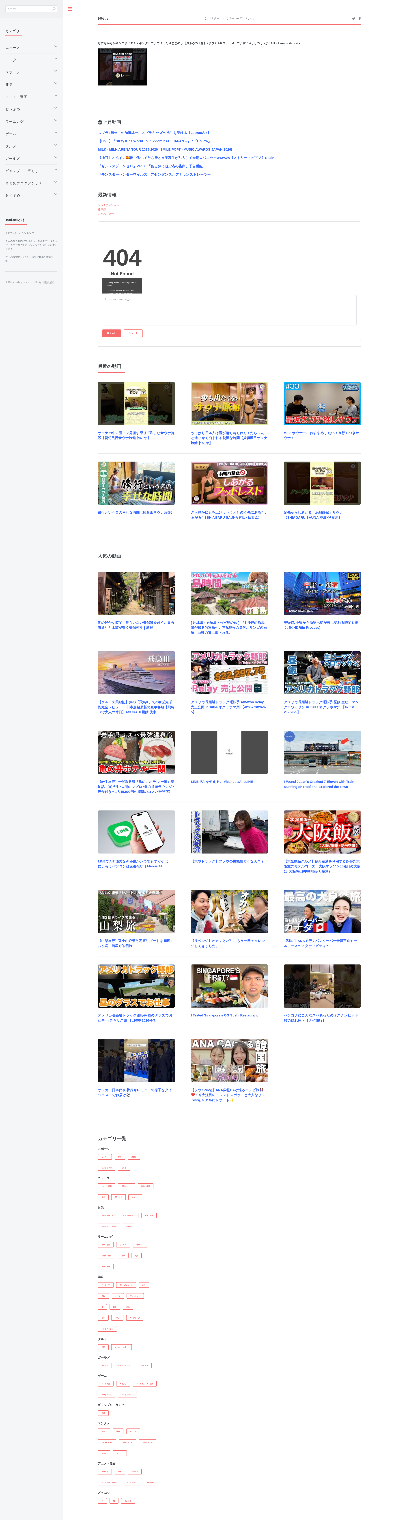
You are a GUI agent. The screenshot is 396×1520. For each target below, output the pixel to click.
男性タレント (128, 1442)
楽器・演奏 (149, 1215)
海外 (103, 1197)
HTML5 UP (48, 282)
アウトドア (106, 1285)
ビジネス (123, 1245)
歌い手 (129, 1226)
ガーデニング (135, 1318)
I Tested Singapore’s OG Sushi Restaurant (224, 1015)
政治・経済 (145, 1186)
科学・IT (140, 1245)
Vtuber (150, 1482)
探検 (128, 1307)
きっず (104, 1453)
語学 (123, 1256)
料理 (103, 1347)
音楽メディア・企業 (109, 1226)
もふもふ (128, 1501)
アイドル (133, 1431)
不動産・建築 (107, 1256)
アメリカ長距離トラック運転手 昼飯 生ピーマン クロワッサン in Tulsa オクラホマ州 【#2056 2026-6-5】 (321, 707)
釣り (144, 1285)
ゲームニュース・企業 (144, 1384)
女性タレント (147, 1442)
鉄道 (115, 1307)
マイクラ (123, 1384)
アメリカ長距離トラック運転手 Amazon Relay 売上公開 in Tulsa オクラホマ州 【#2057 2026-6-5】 (228, 707)
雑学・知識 (106, 1245)
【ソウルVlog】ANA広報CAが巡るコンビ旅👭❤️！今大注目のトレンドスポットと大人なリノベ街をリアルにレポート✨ (228, 1095)
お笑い (104, 1431)
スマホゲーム (107, 1395)
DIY (103, 1296)
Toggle (70, 9)
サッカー (105, 1157)
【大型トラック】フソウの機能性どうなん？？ (227, 861)
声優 (120, 1471)
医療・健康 (106, 1267)
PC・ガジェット (126, 1285)
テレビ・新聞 (107, 1186)
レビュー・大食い (121, 1347)
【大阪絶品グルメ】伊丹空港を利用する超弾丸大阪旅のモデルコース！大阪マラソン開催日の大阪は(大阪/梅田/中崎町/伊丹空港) (322, 866)
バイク (117, 1318)
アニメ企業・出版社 (109, 1482)
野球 (120, 1157)
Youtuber (107, 1442)
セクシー (119, 1453)
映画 (118, 1431)
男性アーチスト (107, 1215)
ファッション (135, 1296)
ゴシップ (134, 1471)
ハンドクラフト (107, 1329)
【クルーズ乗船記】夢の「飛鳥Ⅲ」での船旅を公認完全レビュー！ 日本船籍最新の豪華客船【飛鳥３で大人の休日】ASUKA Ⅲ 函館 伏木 (136, 707)
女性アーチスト (129, 1215)
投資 (136, 1256)
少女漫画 (144, 1365)
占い (103, 1318)
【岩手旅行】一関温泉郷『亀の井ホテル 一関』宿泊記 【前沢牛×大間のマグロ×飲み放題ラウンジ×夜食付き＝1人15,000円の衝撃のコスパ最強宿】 (136, 787)
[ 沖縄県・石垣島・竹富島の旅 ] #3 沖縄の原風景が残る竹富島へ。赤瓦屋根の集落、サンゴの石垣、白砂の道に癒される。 (229, 628)
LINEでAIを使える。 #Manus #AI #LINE (222, 782)
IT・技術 (118, 1197)
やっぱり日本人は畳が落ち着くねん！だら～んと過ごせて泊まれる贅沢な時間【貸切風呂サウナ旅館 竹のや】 (229, 438)
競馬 (103, 1413)
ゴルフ (124, 1168)
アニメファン (132, 1482)
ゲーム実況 (106, 1384)
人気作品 (105, 1471)
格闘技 (133, 1157)
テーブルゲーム (127, 1395)
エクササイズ (107, 1168)
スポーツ (135, 1197)
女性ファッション (124, 1365)
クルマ (117, 1296)
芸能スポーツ (127, 1186)
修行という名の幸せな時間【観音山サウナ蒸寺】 (136, 512)
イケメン (105, 1365)
